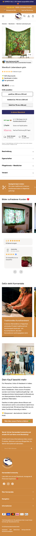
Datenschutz (16, 529)
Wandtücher (12, 23)
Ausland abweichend (19, 121)
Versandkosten (12, 521)
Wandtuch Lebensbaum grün (23, 23)
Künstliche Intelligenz (7, 531)
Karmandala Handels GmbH (12, 526)
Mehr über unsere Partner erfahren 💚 (17, 421)
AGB (10, 529)
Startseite (4, 23)
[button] (33, 16)
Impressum (4, 529)
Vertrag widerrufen (26, 529)
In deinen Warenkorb (18, 112)
